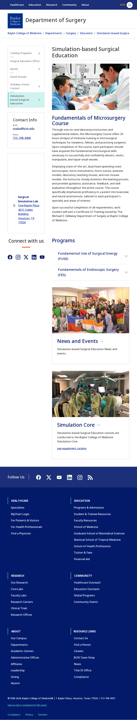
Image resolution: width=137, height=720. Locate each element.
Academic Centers (22, 651)
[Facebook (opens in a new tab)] (10, 257)
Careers (78, 651)
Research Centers (22, 602)
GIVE (122, 4)
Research (51, 4)
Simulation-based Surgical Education (19, 99)
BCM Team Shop (84, 657)
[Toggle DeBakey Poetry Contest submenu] (39, 86)
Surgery (71, 33)
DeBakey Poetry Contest (19, 86)
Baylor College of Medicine (24, 33)
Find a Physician (21, 533)
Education (35, 4)
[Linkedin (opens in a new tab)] (34, 257)
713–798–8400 (22, 138)
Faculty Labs (19, 595)
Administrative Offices (25, 657)
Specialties (17, 507)
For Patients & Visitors (25, 520)
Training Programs (21, 53)
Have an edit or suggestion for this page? (27, 705)
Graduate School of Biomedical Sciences (99, 533)
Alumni (14, 68)
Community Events (86, 602)
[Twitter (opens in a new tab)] (26, 257)
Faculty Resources (85, 520)
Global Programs (84, 595)
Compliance (81, 677)
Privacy (29, 714)
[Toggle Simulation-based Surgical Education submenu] (39, 100)
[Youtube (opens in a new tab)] (42, 257)
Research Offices (21, 615)
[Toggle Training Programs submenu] (39, 53)
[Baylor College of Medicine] (15, 20)
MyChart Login (20, 514)
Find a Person (82, 645)
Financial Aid (82, 559)
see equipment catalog (71, 448)
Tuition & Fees (83, 552)
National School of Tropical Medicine (97, 540)
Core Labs (17, 589)
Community (69, 4)
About (85, 4)
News (77, 664)
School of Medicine (86, 527)
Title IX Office (82, 670)
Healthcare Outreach (87, 582)
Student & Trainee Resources (92, 514)
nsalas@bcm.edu (23, 128)
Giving (15, 677)
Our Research (19, 582)
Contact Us (81, 638)
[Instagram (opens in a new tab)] (18, 257)
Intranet (42, 714)
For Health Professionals (26, 527)
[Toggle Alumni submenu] (39, 69)
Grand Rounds (18, 76)
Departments (53, 33)
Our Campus (19, 638)
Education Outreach (86, 589)
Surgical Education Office (25, 61)
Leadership (18, 670)
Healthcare (17, 4)
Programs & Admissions (89, 507)
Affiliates (16, 664)
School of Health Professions (92, 546)
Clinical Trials (19, 608)
